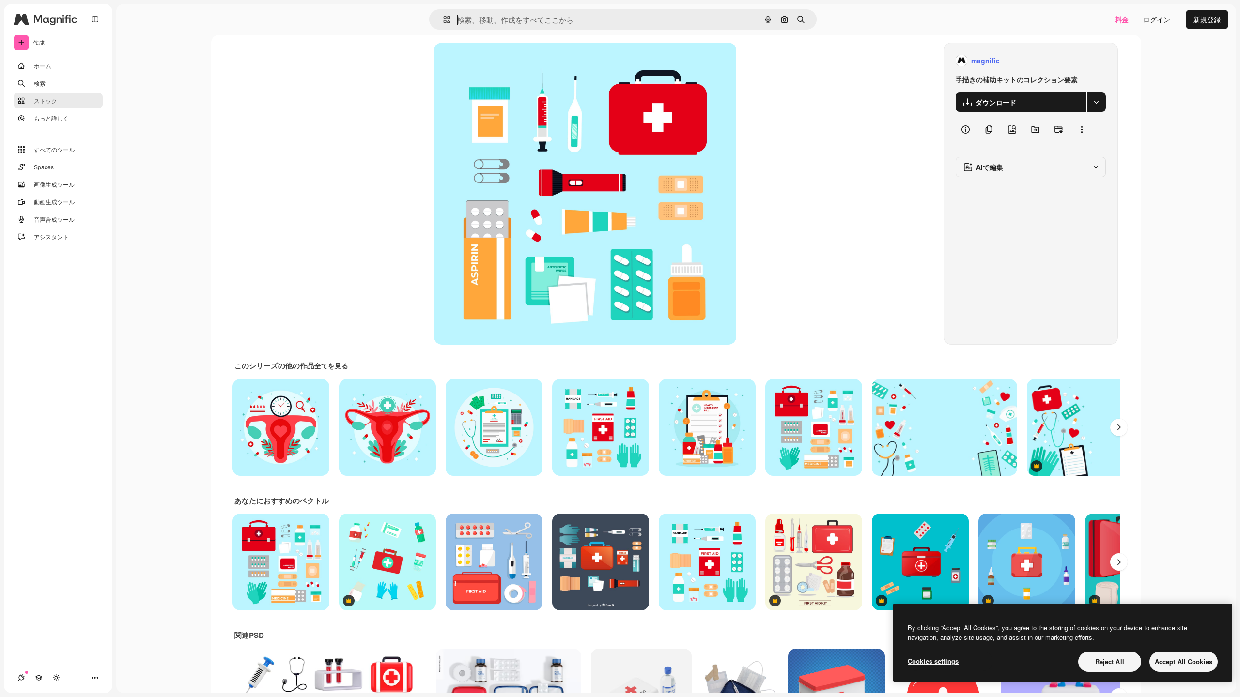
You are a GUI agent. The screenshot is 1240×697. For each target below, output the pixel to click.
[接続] (21, 677)
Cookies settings (933, 661)
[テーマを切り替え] (56, 677)
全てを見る (331, 365)
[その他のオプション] (1081, 129)
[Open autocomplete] (443, 19)
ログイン (1156, 19)
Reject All (1109, 661)
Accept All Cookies (1183, 661)
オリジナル (500, 61)
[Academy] (38, 677)
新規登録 (1207, 19)
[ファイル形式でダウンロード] (1096, 102)
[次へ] (1119, 427)
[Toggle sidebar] (95, 19)
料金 (1122, 19)
